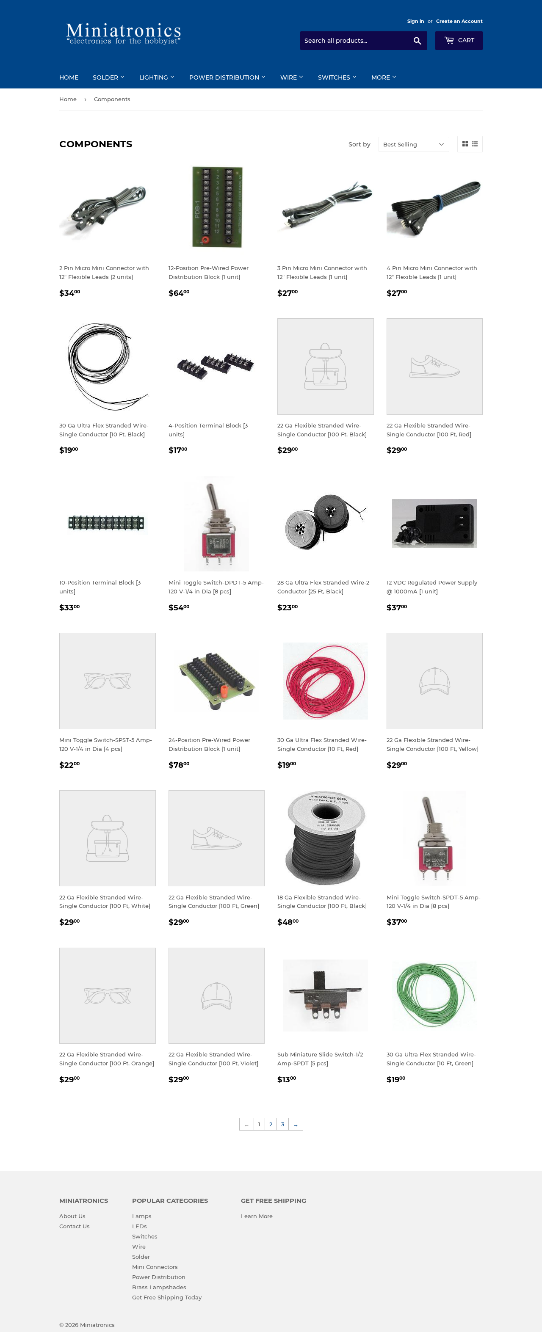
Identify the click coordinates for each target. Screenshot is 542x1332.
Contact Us (74, 1226)
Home (68, 77)
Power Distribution (225, 77)
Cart (465, 40)
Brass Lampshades (159, 1287)
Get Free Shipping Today (167, 1297)
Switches (335, 77)
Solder (106, 77)
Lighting (154, 77)
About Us (72, 1216)
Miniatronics (97, 1324)
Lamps (142, 1216)
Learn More (257, 1216)
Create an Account (459, 21)
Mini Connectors (155, 1266)
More (381, 77)
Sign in (415, 21)
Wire (289, 77)
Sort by (359, 144)
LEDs (139, 1226)
